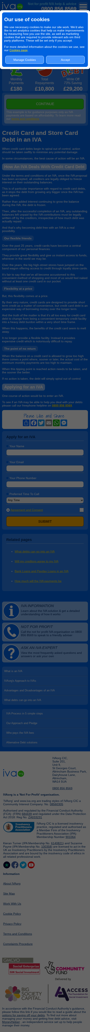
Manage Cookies (24, 59)
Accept (65, 59)
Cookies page (18, 50)
